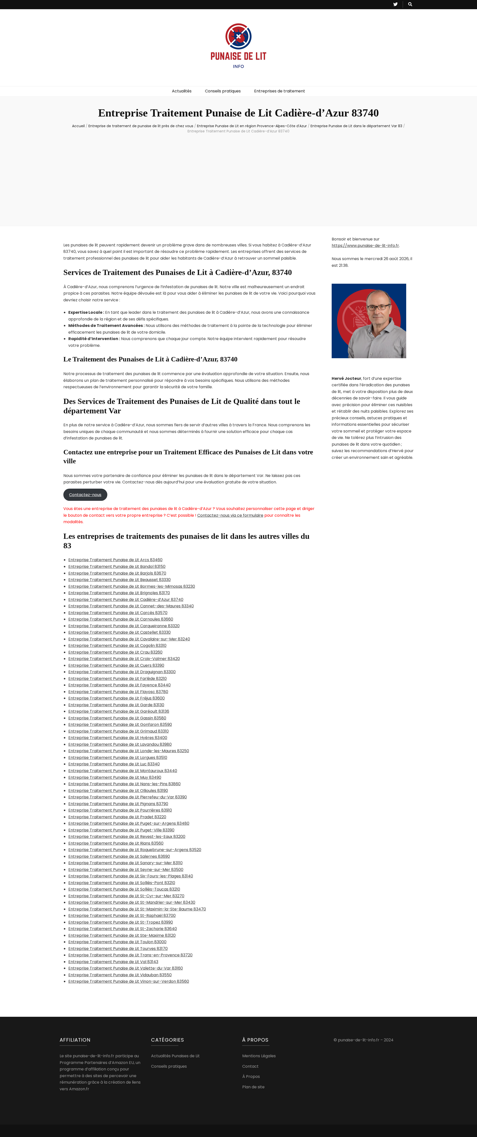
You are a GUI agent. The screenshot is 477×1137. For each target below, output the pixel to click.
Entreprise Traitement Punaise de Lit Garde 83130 (116, 705)
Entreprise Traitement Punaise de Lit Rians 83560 (115, 843)
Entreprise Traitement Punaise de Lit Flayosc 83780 (118, 692)
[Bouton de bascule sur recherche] (410, 4)
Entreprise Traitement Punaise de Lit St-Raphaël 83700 (122, 915)
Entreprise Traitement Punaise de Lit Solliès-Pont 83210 (121, 883)
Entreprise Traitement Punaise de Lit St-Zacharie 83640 (122, 929)
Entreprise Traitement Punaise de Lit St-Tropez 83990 (120, 922)
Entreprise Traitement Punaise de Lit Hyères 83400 (117, 738)
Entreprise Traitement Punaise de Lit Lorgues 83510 (117, 757)
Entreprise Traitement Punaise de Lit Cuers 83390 (116, 665)
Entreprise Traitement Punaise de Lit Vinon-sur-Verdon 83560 (128, 981)
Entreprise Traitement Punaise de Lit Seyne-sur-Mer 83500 (125, 869)
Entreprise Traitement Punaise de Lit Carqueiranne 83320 (124, 626)
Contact (250, 1066)
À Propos (251, 1076)
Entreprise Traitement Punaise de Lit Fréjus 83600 (116, 698)
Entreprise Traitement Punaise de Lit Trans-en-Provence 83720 (130, 955)
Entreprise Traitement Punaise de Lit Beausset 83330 (119, 580)
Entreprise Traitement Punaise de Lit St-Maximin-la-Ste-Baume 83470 (137, 909)
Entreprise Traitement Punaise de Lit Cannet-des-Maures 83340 (131, 606)
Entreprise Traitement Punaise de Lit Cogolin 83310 (117, 645)
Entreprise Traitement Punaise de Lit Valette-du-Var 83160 (125, 968)
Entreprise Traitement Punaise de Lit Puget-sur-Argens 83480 (128, 823)
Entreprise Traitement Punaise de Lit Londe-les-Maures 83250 (128, 751)
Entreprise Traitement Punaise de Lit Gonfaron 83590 (120, 724)
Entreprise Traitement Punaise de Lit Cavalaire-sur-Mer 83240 (129, 639)
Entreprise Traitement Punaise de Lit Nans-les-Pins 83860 (124, 784)
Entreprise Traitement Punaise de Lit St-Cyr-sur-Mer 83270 (126, 896)
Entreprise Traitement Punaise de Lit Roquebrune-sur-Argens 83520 (134, 850)
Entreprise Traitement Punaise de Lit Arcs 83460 (115, 560)
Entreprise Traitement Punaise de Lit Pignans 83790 (118, 804)
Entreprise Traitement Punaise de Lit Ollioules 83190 (118, 790)
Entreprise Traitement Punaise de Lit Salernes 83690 (119, 856)
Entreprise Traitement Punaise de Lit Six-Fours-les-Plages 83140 (130, 876)
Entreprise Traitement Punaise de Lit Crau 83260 (115, 652)
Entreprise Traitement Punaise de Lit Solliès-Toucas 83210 (124, 889)
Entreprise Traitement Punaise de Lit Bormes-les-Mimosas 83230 (131, 586)
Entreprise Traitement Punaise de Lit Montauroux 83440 (122, 771)
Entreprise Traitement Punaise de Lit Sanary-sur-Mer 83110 (125, 863)
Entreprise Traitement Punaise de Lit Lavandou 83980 (120, 744)
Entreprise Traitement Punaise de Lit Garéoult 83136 (118, 711)
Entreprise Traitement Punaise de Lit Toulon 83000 (117, 942)
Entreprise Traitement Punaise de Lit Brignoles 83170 (119, 593)
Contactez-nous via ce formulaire (230, 515)
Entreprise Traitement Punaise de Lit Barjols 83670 (117, 573)
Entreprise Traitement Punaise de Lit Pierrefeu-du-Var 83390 (127, 797)
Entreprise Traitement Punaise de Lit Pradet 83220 (117, 817)
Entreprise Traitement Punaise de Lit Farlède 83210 (117, 678)
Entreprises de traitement (279, 91)
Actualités (182, 91)
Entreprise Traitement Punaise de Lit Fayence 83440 (119, 685)
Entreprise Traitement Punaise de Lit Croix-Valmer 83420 (124, 659)
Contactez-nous (85, 495)
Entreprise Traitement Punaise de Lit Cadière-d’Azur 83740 (125, 599)
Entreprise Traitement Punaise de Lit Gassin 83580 (117, 718)
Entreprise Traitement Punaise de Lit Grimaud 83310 (118, 731)
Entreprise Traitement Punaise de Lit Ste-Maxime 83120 (122, 935)
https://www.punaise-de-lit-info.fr (365, 245)
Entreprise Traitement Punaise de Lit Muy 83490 (114, 777)
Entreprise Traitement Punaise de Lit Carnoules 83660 (120, 619)
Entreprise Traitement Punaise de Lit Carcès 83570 (117, 613)
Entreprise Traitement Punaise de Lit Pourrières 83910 (120, 810)
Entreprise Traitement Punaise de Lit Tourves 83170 (118, 948)
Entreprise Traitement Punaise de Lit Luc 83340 (114, 764)
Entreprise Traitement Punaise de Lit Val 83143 (113, 962)
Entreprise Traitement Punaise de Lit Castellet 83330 (119, 632)
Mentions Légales (259, 1056)
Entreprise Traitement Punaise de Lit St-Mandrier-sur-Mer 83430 (131, 902)
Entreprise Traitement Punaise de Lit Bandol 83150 (116, 566)
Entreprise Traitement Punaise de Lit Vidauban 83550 (120, 975)
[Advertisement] (238, 178)
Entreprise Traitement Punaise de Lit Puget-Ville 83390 (121, 830)
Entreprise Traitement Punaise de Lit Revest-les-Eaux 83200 (126, 836)
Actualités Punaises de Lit (175, 1056)
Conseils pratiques (223, 91)
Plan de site (253, 1087)
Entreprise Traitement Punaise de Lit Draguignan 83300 (122, 672)
